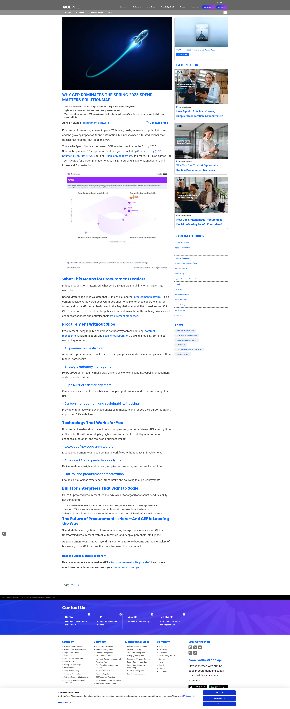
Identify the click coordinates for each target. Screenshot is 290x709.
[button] (221, 2)
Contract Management (182, 258)
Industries (151, 7)
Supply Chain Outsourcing (137, 662)
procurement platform (147, 297)
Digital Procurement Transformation (71, 654)
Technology (97, 12)
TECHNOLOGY (16, 597)
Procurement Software (95, 122)
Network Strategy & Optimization (76, 677)
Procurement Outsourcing (137, 646)
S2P (72, 585)
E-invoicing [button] (180, 345)
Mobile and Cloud (180, 300)
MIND (110, 12)
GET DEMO (222, 7)
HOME (3, 597)
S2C (78, 585)
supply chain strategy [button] (185, 331)
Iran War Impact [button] (182, 354)
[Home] (72, 7)
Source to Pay (179, 274)
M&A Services (69, 661)
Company (124, 7)
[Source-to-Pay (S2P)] (117, 221)
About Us (162, 646)
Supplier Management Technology (186, 279)
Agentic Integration (103, 674)
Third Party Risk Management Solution (107, 666)
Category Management (135, 656)
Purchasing (178, 289)
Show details (63, 702)
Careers (183, 7)
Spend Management (181, 268)
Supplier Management (119, 155)
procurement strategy (126, 567)
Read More (182, 54)
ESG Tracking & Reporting (105, 677)
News (161, 662)
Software (100, 642)
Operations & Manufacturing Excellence (74, 681)
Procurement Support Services (138, 659)
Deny (219, 704)
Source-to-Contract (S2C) (77, 155)
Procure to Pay (179, 305)
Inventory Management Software (186, 263)
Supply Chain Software (182, 247)
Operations (178, 284)
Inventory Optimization (72, 674)
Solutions (137, 7)
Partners (194, 7)
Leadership (163, 650)
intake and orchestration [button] (186, 340)
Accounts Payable (180, 253)
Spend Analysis (179, 310)
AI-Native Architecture (104, 671)
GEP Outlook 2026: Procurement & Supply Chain (195, 50)
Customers (163, 653)
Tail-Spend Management (136, 653)
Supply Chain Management (106, 683)
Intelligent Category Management (108, 659)
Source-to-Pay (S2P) (149, 151)
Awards (161, 665)
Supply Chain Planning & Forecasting (136, 666)
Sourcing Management (104, 650)
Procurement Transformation (75, 650)
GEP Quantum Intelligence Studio (108, 680)
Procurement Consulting (73, 646)
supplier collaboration (116, 335)
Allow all (219, 693)
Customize (218, 698)
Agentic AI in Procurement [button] (186, 335)
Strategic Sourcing (134, 650)
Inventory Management (135, 671)
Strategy (81, 12)
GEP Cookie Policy (188, 696)
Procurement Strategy (184, 107)
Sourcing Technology (181, 294)
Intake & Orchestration (104, 646)
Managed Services (137, 642)
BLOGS (68, 12)
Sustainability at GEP (167, 656)
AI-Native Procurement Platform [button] (189, 349)
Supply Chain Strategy (72, 665)
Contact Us (208, 7)
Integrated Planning (71, 671)
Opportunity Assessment (73, 658)
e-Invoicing (178, 315)
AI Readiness (69, 668)
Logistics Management (136, 674)
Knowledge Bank (168, 7)
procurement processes (123, 316)
